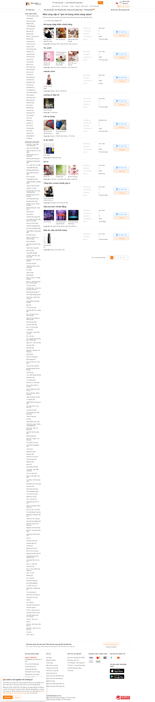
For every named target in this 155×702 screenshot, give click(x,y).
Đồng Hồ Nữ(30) (30, 451)
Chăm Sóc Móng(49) (31, 357)
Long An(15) (29, 59)
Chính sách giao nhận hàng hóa (55, 686)
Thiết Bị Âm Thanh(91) (32, 248)
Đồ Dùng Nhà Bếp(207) (32, 170)
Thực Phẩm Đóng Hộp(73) (33, 294)
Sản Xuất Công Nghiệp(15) (33, 521)
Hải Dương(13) (30, 69)
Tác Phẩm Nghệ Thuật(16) (33, 512)
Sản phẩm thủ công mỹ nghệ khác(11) (32, 556)
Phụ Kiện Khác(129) (31, 201)
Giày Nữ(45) (29, 372)
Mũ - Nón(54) (30, 336)
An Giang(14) (30, 62)
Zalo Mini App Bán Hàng (74, 668)
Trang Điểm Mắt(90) (31, 253)
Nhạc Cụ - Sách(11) (31, 564)
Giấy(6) (28, 600)
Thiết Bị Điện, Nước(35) (32, 421)
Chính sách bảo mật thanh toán (55, 676)
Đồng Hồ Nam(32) (31, 436)
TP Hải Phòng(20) (31, 49)
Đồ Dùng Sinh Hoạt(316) (32, 158)
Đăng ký (125, 3)
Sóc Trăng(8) (30, 115)
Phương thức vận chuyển (32, 674)
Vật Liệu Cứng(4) (31, 607)
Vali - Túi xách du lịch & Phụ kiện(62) (32, 315)
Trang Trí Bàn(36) (31, 416)
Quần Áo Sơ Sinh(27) (32, 456)
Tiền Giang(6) (30, 128)
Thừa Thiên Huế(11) (31, 92)
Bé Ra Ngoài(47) (30, 359)
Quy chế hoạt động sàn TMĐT (76, 657)
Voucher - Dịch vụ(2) (31, 619)
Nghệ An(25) (29, 34)
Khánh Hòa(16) (30, 54)
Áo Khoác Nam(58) (31, 324)
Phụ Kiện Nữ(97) (31, 235)
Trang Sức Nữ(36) (31, 410)
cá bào (72, 6)
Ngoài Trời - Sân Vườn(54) (33, 342)
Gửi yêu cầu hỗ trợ (30, 666)
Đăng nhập (126, 1)
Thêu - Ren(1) (30, 634)
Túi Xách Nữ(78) (30, 285)
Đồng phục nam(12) (31, 548)
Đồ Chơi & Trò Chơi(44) (32, 382)
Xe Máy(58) (29, 329)
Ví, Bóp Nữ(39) (30, 399)
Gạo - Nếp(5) (29, 602)
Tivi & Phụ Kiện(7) (31, 592)
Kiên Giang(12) (30, 77)
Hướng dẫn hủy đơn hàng (32, 671)
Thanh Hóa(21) (30, 41)
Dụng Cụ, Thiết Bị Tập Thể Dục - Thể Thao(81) (33, 282)
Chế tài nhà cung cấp (52, 670)
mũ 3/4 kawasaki (94, 6)
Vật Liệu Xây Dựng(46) (32, 366)
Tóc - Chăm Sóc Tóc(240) (33, 165)
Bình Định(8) (29, 107)
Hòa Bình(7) (29, 123)
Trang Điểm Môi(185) (32, 179)
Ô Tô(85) (28, 270)
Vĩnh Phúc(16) (30, 56)
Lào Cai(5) (29, 130)
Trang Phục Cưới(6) (31, 597)
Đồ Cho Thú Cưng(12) (32, 551)
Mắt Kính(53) (30, 348)
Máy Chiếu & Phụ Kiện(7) (33, 594)
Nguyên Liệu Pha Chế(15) (33, 527)
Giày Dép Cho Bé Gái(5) (32, 605)
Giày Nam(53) (30, 345)
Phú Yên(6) (29, 125)
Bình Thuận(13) (30, 67)
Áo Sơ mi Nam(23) (31, 473)
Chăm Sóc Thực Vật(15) (33, 518)
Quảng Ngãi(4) (30, 136)
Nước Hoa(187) (30, 176)
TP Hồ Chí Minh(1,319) (32, 16)
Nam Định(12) (30, 79)
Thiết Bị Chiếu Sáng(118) (33, 217)
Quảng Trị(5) (29, 133)
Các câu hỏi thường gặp (32, 664)
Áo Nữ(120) (29, 214)
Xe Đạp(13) (29, 545)
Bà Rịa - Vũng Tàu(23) (32, 36)
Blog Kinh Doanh (51, 660)
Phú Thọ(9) (29, 105)
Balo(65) (28, 305)
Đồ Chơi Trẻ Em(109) (32, 223)
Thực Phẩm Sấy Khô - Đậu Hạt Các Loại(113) (33, 220)
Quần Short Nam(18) (31, 489)
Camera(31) (29, 449)
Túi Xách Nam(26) (31, 459)
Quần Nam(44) (30, 377)
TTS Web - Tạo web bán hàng (76, 665)
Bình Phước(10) (30, 97)
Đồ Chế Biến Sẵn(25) (32, 467)
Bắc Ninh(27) (30, 31)
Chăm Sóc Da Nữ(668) (32, 148)
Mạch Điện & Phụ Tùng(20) (33, 484)
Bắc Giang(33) (30, 28)
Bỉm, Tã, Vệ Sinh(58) (32, 327)
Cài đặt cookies (50, 681)
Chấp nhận (7, 697)
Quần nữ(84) (29, 272)
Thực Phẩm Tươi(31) (32, 442)
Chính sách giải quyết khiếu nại (55, 683)
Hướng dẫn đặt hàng (31, 669)
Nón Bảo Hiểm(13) (31, 543)
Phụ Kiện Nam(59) (31, 322)
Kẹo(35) (28, 419)
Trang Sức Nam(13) (31, 540)
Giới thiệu (49, 657)
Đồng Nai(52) (30, 23)
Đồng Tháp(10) (30, 100)
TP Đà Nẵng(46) (30, 26)
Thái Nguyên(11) (30, 90)
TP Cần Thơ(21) (30, 44)
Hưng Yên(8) (29, 110)
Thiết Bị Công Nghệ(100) (33, 226)
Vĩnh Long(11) (30, 95)
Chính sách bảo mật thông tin (54, 678)
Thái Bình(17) (30, 51)
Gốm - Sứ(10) (30, 573)
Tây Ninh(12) (29, 85)
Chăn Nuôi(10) (30, 566)
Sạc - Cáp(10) (30, 578)
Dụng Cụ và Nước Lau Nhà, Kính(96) (32, 238)
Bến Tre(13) (29, 64)
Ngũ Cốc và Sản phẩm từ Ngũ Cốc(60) (33, 318)
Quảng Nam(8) (30, 113)
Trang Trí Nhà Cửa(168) (32, 185)
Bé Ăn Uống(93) (30, 241)
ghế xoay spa (56, 6)
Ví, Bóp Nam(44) (31, 380)
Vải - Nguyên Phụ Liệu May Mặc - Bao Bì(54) (33, 339)
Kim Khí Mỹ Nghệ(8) (31, 583)
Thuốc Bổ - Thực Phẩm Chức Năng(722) (32, 145)
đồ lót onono (84, 6)
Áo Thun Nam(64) (31, 307)
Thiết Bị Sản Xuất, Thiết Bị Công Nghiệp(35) (33, 424)
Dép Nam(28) (30, 454)
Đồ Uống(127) (30, 211)
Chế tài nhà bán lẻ (51, 673)
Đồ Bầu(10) (29, 575)
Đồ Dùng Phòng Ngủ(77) (32, 292)
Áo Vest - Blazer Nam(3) (32, 610)
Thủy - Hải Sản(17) (31, 499)
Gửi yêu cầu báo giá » (111, 644)
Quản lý (17, 697)
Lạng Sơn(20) (30, 46)
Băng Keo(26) (30, 461)
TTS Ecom (70, 670)
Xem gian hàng (122, 32)
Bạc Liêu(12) (29, 72)
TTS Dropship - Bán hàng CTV (76, 662)
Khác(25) (28, 464)
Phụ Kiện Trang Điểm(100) (33, 228)
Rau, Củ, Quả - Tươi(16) (33, 509)
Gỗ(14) (28, 538)
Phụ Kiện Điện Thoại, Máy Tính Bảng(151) (33, 191)
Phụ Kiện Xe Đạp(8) (31, 580)
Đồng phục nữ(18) (31, 496)
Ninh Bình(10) (30, 102)
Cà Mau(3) (29, 138)
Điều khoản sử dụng (52, 665)
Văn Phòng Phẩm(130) (32, 198)
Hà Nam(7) (29, 120)
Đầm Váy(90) (30, 250)
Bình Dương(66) (30, 21)
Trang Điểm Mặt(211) (32, 167)
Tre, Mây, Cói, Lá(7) (31, 585)
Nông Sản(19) (30, 486)
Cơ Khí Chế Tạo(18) (31, 494)
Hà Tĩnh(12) (29, 74)
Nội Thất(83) (29, 275)
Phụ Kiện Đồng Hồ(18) (32, 491)
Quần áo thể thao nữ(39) (33, 397)
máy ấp (77, 6)
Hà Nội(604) (29, 18)
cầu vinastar (64, 6)
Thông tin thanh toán (52, 668)
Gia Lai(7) (29, 118)
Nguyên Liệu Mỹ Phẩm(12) (33, 553)
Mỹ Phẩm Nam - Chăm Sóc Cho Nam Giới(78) (33, 288)
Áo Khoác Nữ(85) (31, 263)
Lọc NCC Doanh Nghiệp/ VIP (53, 20)
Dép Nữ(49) (29, 354)
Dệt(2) (28, 621)
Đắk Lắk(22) (29, 39)
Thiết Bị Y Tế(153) (31, 188)
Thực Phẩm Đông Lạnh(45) (33, 375)
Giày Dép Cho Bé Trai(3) (33, 612)
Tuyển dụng (49, 662)
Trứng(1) (28, 632)
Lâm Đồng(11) (30, 87)
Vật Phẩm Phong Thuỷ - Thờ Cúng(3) (32, 616)
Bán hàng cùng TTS (124, 6)
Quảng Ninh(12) (30, 82)
